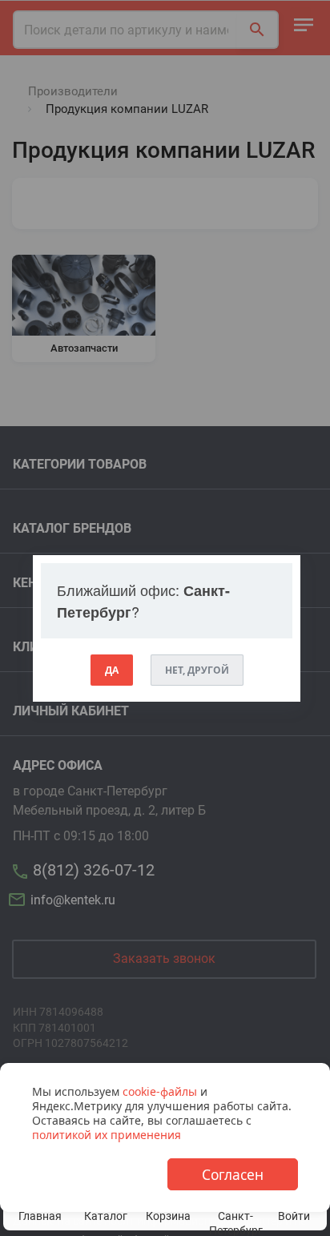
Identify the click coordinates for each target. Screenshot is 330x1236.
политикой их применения (106, 1134)
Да (112, 670)
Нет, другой (197, 670)
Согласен (233, 1174)
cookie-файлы (160, 1091)
